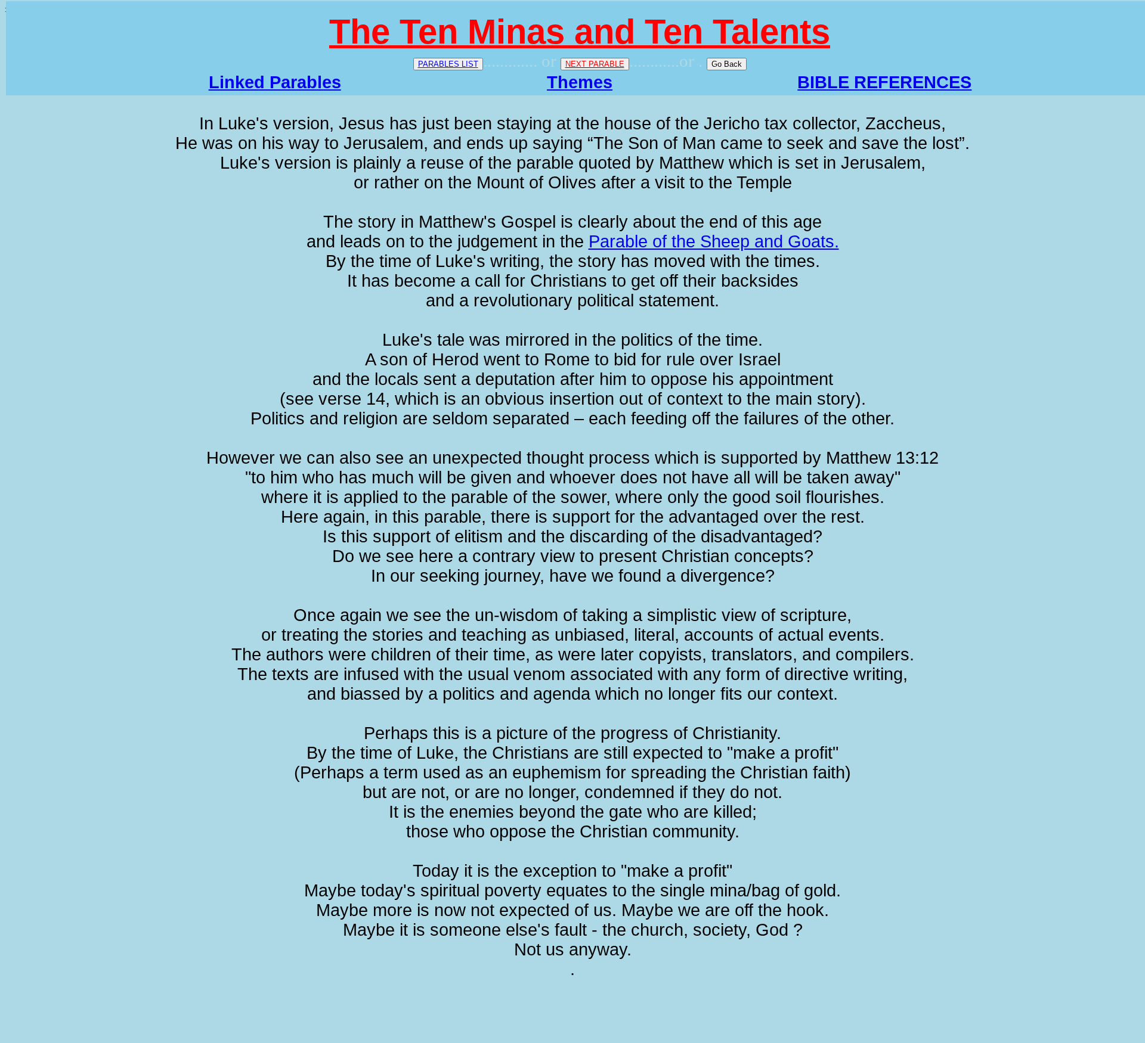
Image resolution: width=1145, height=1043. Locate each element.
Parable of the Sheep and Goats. (714, 241)
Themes (579, 82)
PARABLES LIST (448, 64)
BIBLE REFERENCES (884, 82)
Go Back (726, 64)
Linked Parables (275, 82)
